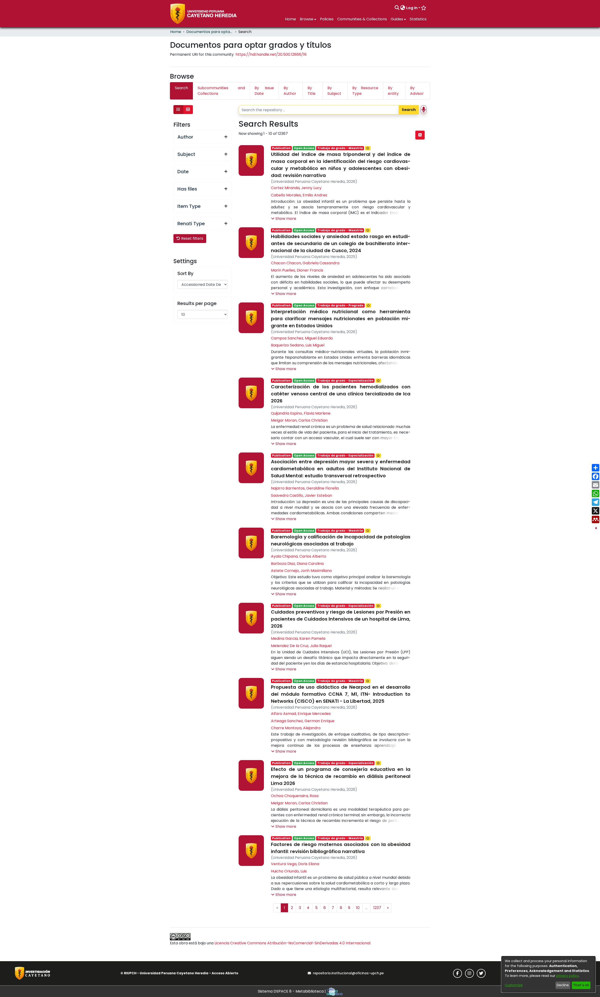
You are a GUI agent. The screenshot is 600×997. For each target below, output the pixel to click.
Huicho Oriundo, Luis (289, 871)
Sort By (185, 273)
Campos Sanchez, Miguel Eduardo (302, 338)
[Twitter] (481, 973)
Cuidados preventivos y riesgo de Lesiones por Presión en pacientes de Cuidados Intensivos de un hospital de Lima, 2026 (340, 619)
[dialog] (548, 974)
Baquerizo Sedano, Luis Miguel (297, 345)
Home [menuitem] (290, 19)
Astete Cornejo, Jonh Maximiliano (301, 570)
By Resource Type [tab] (365, 90)
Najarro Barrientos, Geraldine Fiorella (305, 488)
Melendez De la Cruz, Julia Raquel (301, 645)
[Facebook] (457, 973)
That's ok (581, 985)
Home (175, 31)
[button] (283, 219)
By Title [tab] (311, 90)
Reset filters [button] (191, 238)
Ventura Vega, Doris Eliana (295, 864)
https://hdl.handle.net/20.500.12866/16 (271, 54)
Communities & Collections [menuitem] (362, 19)
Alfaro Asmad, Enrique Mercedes (301, 713)
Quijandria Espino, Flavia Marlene (300, 413)
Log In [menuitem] (411, 8)
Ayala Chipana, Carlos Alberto (298, 556)
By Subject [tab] (334, 90)
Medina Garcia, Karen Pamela (298, 638)
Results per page (197, 303)
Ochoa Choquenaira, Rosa (295, 795)
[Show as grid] (188, 109)
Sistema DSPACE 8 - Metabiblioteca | (292, 991)
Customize (514, 985)
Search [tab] (181, 88)
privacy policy (567, 975)
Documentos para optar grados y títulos (209, 31)
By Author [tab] (290, 90)
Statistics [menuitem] (418, 19)
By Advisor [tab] (417, 90)
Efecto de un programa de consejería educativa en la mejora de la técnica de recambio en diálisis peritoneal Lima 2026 (340, 776)
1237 (377, 907)
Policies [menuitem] (327, 19)
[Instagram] (469, 973)
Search (409, 109)
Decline (563, 985)
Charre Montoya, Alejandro (296, 728)
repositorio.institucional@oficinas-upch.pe (348, 973)
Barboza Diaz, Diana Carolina (297, 563)
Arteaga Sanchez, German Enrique (302, 721)
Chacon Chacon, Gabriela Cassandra (305, 263)
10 (358, 907)
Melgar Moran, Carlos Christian (299, 420)
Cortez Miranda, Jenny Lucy (296, 188)
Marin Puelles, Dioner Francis (297, 270)
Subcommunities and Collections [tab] (221, 90)
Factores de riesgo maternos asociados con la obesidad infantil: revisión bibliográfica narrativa (340, 848)
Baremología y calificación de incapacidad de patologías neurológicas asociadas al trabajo (340, 540)
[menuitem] (403, 8)
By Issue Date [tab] (264, 90)
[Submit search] (397, 8)
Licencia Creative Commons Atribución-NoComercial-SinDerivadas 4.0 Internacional (292, 943)
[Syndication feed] (420, 135)
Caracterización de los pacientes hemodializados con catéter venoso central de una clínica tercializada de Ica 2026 (340, 393)
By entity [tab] (393, 90)
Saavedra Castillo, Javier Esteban (301, 495)
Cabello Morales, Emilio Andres (299, 195)
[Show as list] (178, 109)
